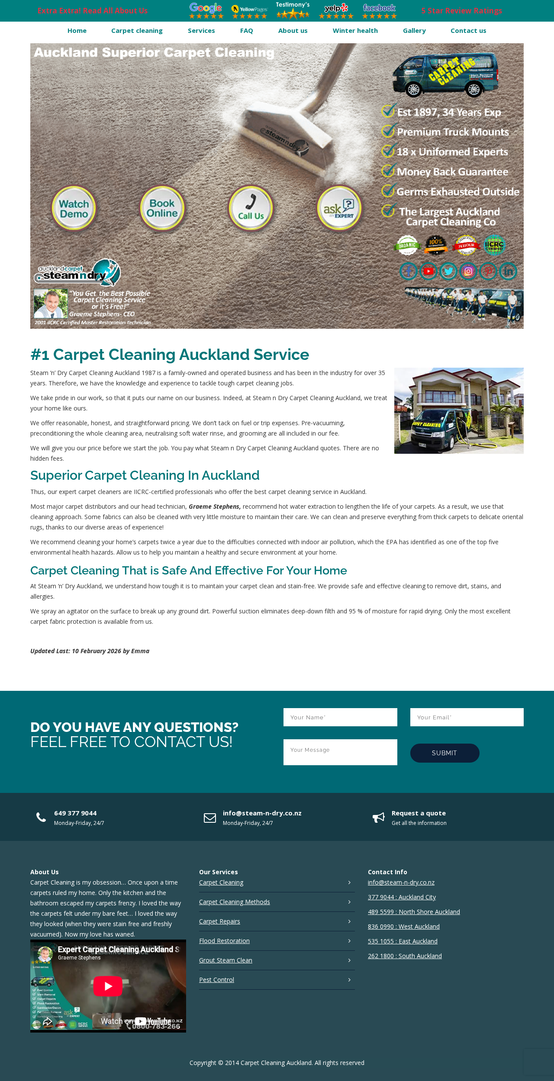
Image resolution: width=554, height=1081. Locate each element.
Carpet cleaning (137, 30)
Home (77, 30)
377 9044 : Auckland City (402, 897)
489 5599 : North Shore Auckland (414, 912)
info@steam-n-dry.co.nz (262, 812)
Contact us (468, 30)
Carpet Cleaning (221, 882)
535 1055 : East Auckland (403, 941)
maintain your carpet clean (237, 586)
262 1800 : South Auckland (405, 956)
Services (201, 30)
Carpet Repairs (219, 921)
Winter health (355, 30)
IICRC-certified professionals (173, 492)
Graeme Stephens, (215, 506)
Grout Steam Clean (225, 960)
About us (293, 30)
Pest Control (216, 979)
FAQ (246, 30)
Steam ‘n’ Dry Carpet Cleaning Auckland (85, 373)
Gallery (414, 30)
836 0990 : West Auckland (404, 926)
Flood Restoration (224, 941)
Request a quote (419, 812)
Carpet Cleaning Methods (234, 902)
